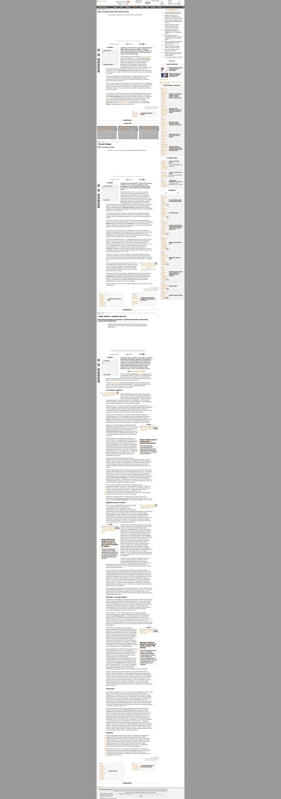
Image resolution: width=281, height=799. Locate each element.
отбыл (140, 373)
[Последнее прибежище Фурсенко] (135, 114)
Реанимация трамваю (108, 64)
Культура (153, 7)
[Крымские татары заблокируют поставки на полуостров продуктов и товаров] (164, 110)
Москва (160, 7)
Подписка (120, 4)
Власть (121, 7)
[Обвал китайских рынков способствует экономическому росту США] (164, 165)
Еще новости (172, 61)
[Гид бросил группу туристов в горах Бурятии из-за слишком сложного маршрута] (164, 274)
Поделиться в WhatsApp (98, 62)
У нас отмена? (106, 200)
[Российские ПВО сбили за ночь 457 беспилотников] (135, 766)
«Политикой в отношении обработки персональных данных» (147, 794)
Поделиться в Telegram (98, 68)
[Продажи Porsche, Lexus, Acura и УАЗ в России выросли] (164, 135)
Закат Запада (162, 4)
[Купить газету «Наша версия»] (117, 2)
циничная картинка (124, 102)
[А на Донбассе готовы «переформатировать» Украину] (164, 183)
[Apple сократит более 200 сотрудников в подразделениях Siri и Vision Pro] (135, 299)
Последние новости (172, 10)
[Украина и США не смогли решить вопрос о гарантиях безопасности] (148, 432)
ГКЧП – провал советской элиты (179, 5)
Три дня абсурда (106, 374)
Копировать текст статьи (98, 71)
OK (140, 796)
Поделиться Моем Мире (98, 55)
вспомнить (117, 382)
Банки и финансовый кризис (138, 371)
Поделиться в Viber (98, 65)
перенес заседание (144, 56)
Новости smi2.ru (101, 786)
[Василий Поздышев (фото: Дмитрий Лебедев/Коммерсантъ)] (148, 505)
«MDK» (134, 58)
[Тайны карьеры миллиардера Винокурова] (164, 175)
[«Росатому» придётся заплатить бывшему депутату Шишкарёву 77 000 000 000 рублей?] (103, 299)
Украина (115, 7)
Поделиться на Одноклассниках (98, 59)
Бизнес (141, 7)
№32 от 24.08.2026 (122, 2)
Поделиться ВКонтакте (98, 50)
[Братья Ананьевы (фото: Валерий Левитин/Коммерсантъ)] (110, 393)
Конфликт (127, 7)
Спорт (147, 7)
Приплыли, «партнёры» (148, 3)
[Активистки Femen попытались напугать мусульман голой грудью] (164, 123)
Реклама (126, 4)
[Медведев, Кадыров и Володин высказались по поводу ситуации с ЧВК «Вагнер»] (148, 635)
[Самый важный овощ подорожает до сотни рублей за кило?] (164, 212)
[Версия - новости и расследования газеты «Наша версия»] (106, 3)
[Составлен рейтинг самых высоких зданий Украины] (164, 200)
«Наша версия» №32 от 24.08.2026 (152, 288)
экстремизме (109, 98)
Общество (135, 7)
